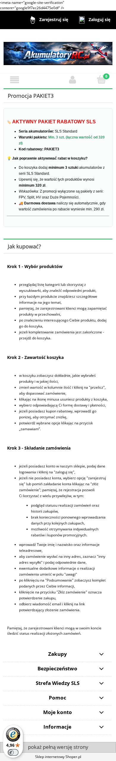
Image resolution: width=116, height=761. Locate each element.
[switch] (13, 752)
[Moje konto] (72, 79)
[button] (14, 79)
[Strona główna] (58, 51)
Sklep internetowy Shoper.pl (58, 756)
